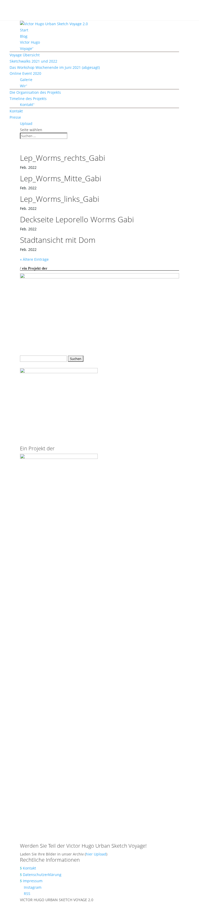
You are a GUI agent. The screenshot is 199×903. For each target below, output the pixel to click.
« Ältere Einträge (34, 259)
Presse (15, 117)
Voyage (26, 48)
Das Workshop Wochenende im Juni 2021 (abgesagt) (55, 67)
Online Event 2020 (25, 73)
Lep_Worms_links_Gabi (59, 198)
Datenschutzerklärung (42, 874)
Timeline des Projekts (28, 98)
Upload (26, 123)
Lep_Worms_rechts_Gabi (62, 157)
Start (24, 30)
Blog (23, 36)
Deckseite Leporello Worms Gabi (77, 219)
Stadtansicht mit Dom (57, 240)
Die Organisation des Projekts (35, 92)
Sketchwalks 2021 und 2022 (33, 61)
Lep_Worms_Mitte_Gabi (60, 178)
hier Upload (96, 854)
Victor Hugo (30, 42)
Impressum (32, 880)
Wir (23, 85)
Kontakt (26, 104)
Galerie (26, 79)
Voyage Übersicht (25, 54)
